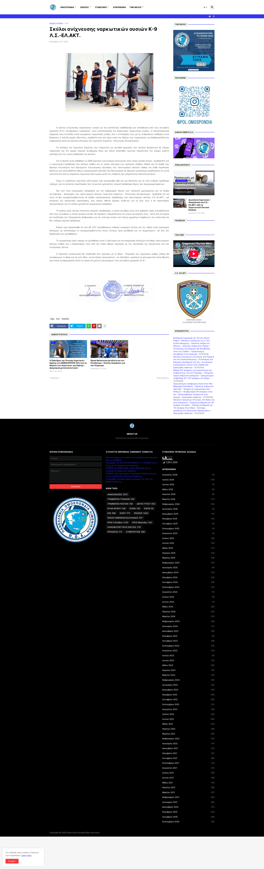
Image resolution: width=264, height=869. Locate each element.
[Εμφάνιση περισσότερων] (104, 326)
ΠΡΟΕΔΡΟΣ (115, 532)
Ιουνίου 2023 (188, 660)
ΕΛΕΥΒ (148, 508)
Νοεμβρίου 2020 (188, 812)
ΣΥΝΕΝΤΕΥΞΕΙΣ (135, 532)
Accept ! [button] (12, 861)
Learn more (26, 855)
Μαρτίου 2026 (188, 499)
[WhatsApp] (88, 326)
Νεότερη (55, 378)
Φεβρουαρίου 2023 (188, 680)
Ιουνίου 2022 (188, 719)
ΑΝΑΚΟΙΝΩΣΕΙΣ (118, 494)
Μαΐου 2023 (188, 665)
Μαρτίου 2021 (188, 792)
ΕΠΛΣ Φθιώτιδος (142, 522)
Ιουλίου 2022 (188, 714)
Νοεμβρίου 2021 (188, 753)
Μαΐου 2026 (188, 489)
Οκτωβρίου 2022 (188, 699)
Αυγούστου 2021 (188, 768)
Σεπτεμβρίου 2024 (188, 587)
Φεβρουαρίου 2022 (188, 738)
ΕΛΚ (66, 23)
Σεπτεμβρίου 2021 (188, 763)
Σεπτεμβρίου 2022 (188, 704)
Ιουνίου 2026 (188, 484)
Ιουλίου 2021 (188, 773)
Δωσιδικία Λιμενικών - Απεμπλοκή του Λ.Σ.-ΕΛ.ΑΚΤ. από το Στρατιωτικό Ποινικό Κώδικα (200, 205)
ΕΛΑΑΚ (135, 508)
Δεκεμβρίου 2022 (188, 689)
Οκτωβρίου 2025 (188, 523)
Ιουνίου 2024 (188, 602)
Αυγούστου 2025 (188, 533)
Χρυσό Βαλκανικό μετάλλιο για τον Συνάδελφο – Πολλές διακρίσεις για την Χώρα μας (107, 363)
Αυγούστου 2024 (188, 592)
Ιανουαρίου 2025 (188, 567)
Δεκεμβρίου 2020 (188, 807)
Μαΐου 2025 (188, 548)
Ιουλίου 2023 (188, 655)
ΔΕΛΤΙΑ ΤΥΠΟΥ (146, 504)
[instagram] (214, 16)
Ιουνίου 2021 (188, 777)
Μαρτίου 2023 (188, 675)
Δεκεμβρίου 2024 (188, 572)
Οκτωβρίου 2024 (188, 582)
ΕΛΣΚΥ (125, 513)
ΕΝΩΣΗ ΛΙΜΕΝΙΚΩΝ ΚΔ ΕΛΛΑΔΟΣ (125, 518)
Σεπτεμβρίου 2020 (188, 821)
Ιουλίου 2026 (188, 479)
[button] (205, 7)
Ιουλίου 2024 (188, 597)
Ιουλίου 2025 (188, 538)
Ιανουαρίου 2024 (188, 626)
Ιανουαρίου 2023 (188, 685)
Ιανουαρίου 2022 (188, 743)
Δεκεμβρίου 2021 (188, 748)
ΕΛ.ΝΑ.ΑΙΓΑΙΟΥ (117, 508)
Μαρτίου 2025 (188, 558)
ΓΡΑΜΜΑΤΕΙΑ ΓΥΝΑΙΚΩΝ (121, 499)
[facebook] (210, 16)
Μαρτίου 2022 (188, 734)
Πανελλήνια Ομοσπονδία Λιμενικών (83, 832)
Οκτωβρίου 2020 (188, 817)
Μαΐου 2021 (188, 782)
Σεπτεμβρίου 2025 (188, 528)
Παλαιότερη (162, 378)
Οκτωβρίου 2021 (188, 758)
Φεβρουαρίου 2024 (188, 621)
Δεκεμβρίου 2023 (188, 631)
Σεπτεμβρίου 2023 (188, 646)
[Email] (99, 326)
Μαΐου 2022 (188, 724)
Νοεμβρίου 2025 (188, 518)
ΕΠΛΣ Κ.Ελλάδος (118, 522)
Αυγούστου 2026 (188, 474)
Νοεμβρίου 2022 (188, 694)
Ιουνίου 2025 (188, 543)
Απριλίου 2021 (188, 787)
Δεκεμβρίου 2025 (188, 514)
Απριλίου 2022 (188, 729)
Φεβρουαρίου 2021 (188, 797)
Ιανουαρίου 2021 (188, 802)
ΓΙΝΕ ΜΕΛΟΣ (135, 7)
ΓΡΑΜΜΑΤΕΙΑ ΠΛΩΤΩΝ (120, 504)
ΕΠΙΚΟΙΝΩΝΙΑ (119, 7)
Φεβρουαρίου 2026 (188, 504)
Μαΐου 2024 (188, 606)
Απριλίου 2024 (188, 611)
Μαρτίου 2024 (188, 616)
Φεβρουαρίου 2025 (188, 562)
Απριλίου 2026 (188, 494)
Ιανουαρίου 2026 (188, 509)
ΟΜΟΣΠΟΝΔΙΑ (67, 7)
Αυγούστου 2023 (188, 650)
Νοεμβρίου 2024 (188, 577)
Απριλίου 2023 (188, 670)
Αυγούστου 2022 (188, 709)
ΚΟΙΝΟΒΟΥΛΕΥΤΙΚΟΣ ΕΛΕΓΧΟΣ (124, 527)
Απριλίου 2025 (188, 553)
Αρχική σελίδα (56, 23)
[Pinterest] (94, 326)
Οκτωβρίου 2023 (188, 641)
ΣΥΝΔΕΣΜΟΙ (101, 7)
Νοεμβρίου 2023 (188, 636)
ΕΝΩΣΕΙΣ (84, 7)
